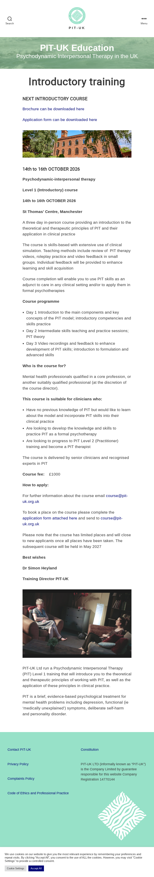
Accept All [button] (36, 868)
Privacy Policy (18, 764)
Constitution (90, 749)
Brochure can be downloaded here (53, 109)
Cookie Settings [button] (15, 868)
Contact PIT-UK (19, 749)
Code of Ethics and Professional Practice (38, 793)
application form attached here (50, 518)
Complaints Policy (21, 778)
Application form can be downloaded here (60, 119)
